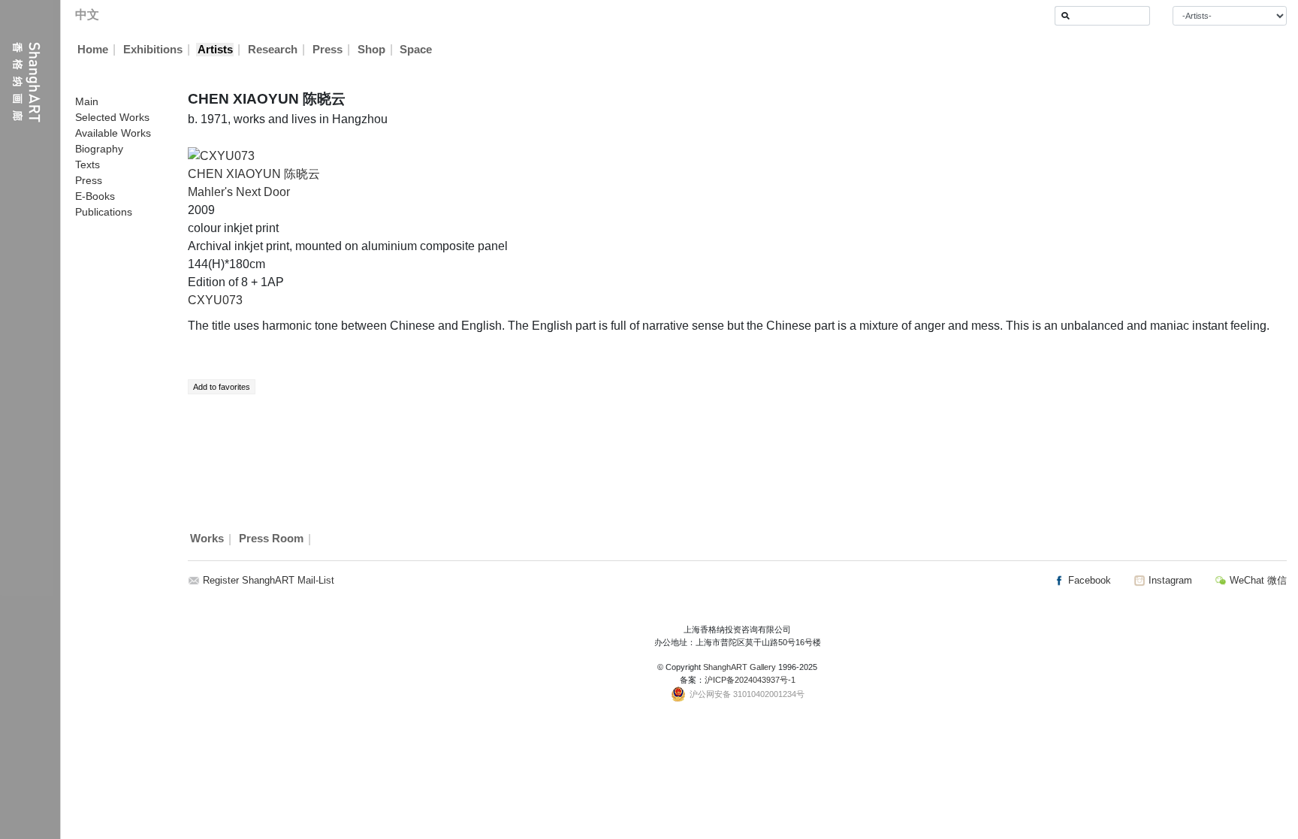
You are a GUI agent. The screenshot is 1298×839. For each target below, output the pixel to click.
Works (207, 539)
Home (92, 50)
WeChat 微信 (1257, 580)
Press (327, 50)
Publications (103, 212)
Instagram (1169, 580)
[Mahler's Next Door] (221, 155)
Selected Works (112, 117)
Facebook (1088, 580)
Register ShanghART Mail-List (268, 580)
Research (272, 50)
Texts (87, 164)
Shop (371, 50)
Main (86, 101)
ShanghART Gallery (739, 667)
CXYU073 (215, 300)
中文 (87, 14)
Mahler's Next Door (239, 192)
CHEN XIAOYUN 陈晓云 (254, 173)
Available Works (113, 133)
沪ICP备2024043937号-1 (750, 679)
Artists (215, 50)
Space (416, 50)
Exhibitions (153, 50)
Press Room (271, 539)
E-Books (95, 196)
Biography (99, 149)
